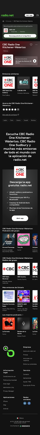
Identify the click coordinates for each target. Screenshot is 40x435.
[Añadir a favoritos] (31, 44)
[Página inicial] (3, 21)
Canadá (26, 120)
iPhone (5, 401)
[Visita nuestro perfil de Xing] (29, 403)
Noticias (5, 51)
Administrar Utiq (8, 387)
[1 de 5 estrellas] (3, 109)
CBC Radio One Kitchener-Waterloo (23, 62)
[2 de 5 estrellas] (6, 109)
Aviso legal (6, 384)
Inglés (5, 120)
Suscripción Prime (29, 385)
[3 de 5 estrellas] (9, 109)
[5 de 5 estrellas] (15, 109)
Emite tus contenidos (30, 364)
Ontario (19, 120)
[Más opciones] (36, 44)
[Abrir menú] (37, 15)
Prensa (25, 355)
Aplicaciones (27, 378)
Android (5, 408)
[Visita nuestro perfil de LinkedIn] (25, 403)
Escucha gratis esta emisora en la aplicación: (18, 26)
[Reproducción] (34, 61)
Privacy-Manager (8, 391)
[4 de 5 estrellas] (12, 109)
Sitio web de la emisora (9, 115)
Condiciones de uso (9, 376)
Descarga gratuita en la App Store (20, 36)
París (11, 120)
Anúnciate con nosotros (27, 359)
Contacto (26, 374)
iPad (4, 405)
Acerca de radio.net (29, 351)
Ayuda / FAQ (27, 382)
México (21, 418)
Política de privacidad (10, 380)
